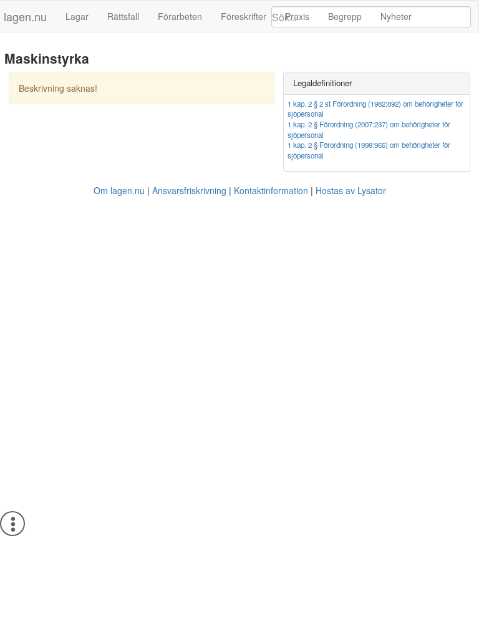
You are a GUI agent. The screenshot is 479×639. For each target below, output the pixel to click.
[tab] (377, 83)
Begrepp (345, 16)
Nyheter (396, 16)
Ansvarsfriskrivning (189, 190)
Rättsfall (123, 16)
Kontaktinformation (271, 190)
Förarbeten (180, 16)
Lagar (77, 16)
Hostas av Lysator (351, 190)
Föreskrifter (243, 16)
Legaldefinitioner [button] (322, 83)
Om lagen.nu (119, 190)
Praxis (297, 16)
